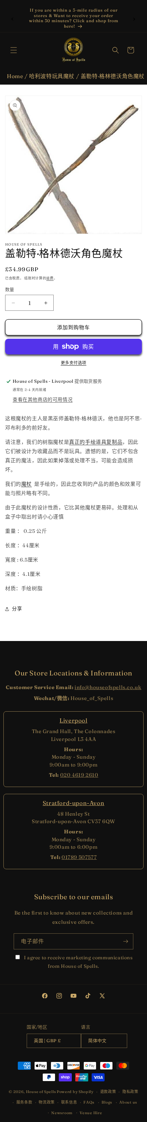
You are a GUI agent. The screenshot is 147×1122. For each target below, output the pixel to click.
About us (128, 1102)
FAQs (88, 1102)
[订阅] (125, 941)
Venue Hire (91, 1112)
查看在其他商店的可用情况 (42, 399)
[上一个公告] (12, 18)
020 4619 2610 (79, 775)
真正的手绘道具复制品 (95, 442)
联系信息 (69, 1102)
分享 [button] (17, 609)
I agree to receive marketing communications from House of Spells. (78, 962)
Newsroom (61, 1112)
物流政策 (47, 1102)
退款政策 (108, 1091)
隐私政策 (130, 1091)
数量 (9, 289)
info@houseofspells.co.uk (108, 687)
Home (15, 76)
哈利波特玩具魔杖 (52, 76)
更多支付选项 (73, 362)
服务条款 (24, 1102)
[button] (13, 50)
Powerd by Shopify (75, 1091)
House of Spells (41, 1091)
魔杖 (26, 484)
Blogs (107, 1102)
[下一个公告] (134, 18)
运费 (49, 278)
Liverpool (73, 720)
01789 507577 (79, 857)
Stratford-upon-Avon (73, 802)
